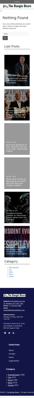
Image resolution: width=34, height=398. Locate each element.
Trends (11, 276)
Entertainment (14, 267)
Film (10, 270)
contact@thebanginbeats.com (14, 310)
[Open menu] (1, 11)
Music (11, 272)
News (11, 274)
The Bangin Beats (13, 392)
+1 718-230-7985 (15, 306)
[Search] (5, 38)
